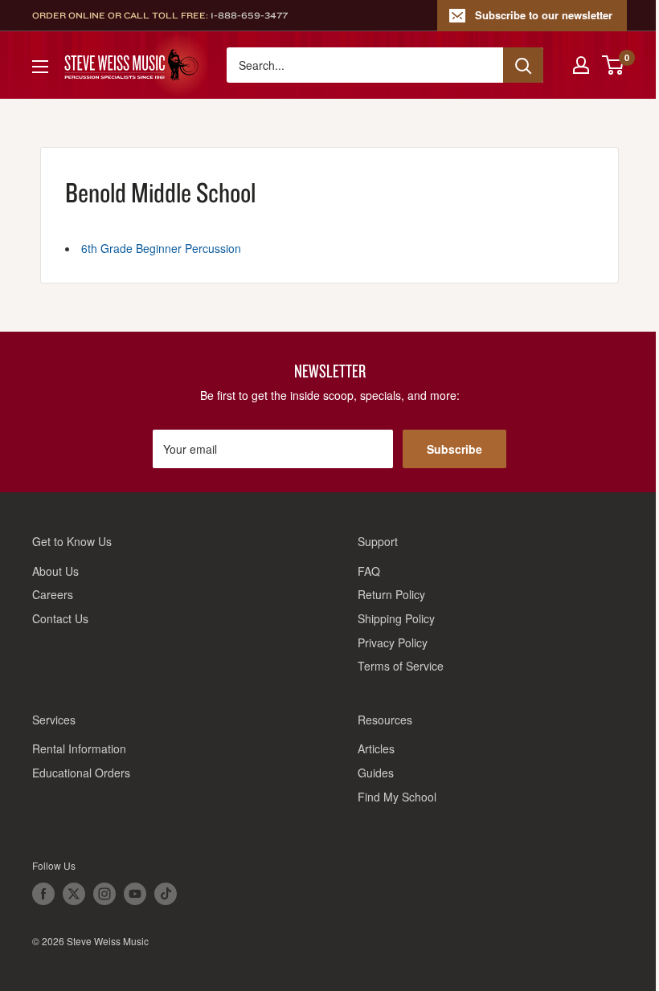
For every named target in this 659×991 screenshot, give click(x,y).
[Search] (523, 65)
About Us (55, 571)
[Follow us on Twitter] (74, 894)
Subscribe (454, 449)
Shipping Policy (396, 618)
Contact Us (60, 618)
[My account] (581, 65)
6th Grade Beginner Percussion (161, 248)
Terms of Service (401, 666)
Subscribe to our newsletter (543, 14)
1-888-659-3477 (249, 15)
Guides (376, 773)
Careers (52, 594)
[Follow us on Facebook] (43, 894)
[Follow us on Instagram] (104, 894)
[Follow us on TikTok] (165, 894)
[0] (614, 65)
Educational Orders (81, 773)
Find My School (397, 797)
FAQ (369, 571)
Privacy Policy (393, 642)
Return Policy (391, 594)
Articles (376, 748)
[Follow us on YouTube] (135, 894)
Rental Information (79, 748)
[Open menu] (40, 66)
